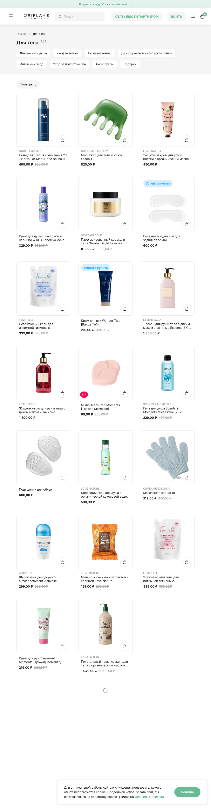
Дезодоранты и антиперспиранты (146, 53)
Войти (176, 17)
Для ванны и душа (33, 53)
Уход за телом (67, 53)
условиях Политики (149, 797)
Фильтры (26, 84)
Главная (21, 33)
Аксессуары (105, 64)
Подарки (129, 64)
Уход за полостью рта (69, 64)
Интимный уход (31, 64)
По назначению (99, 53)
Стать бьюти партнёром (137, 17)
